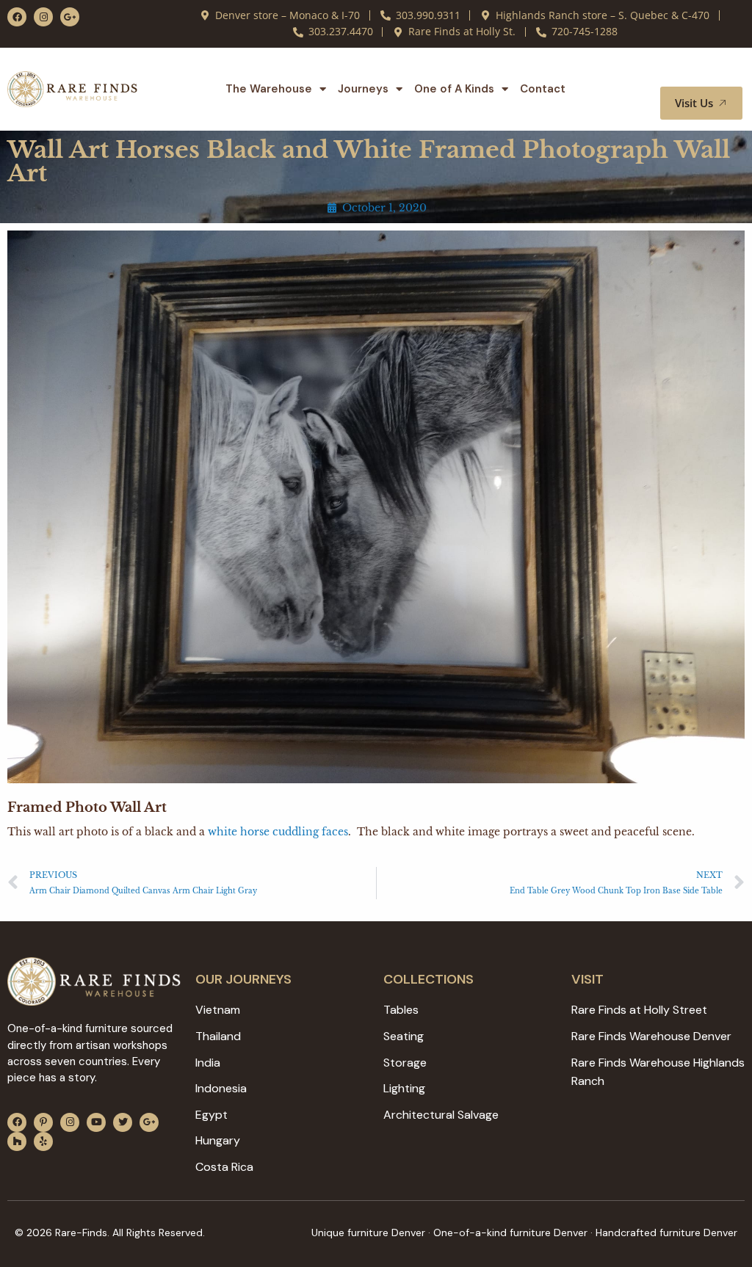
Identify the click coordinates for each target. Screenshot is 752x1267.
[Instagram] (43, 16)
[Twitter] (122, 1122)
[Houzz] (16, 1141)
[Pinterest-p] (43, 1122)
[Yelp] (43, 1141)
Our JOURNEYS (243, 979)
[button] (714, 73)
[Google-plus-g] (69, 16)
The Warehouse (268, 88)
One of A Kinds (454, 88)
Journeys (363, 88)
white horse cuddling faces (278, 831)
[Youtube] (96, 1122)
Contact (542, 88)
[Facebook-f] (16, 16)
